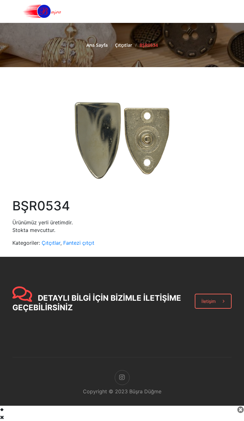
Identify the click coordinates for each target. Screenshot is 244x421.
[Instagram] (122, 377)
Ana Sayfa (97, 45)
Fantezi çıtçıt (78, 243)
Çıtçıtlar (123, 45)
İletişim (208, 301)
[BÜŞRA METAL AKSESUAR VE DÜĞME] (42, 11)
